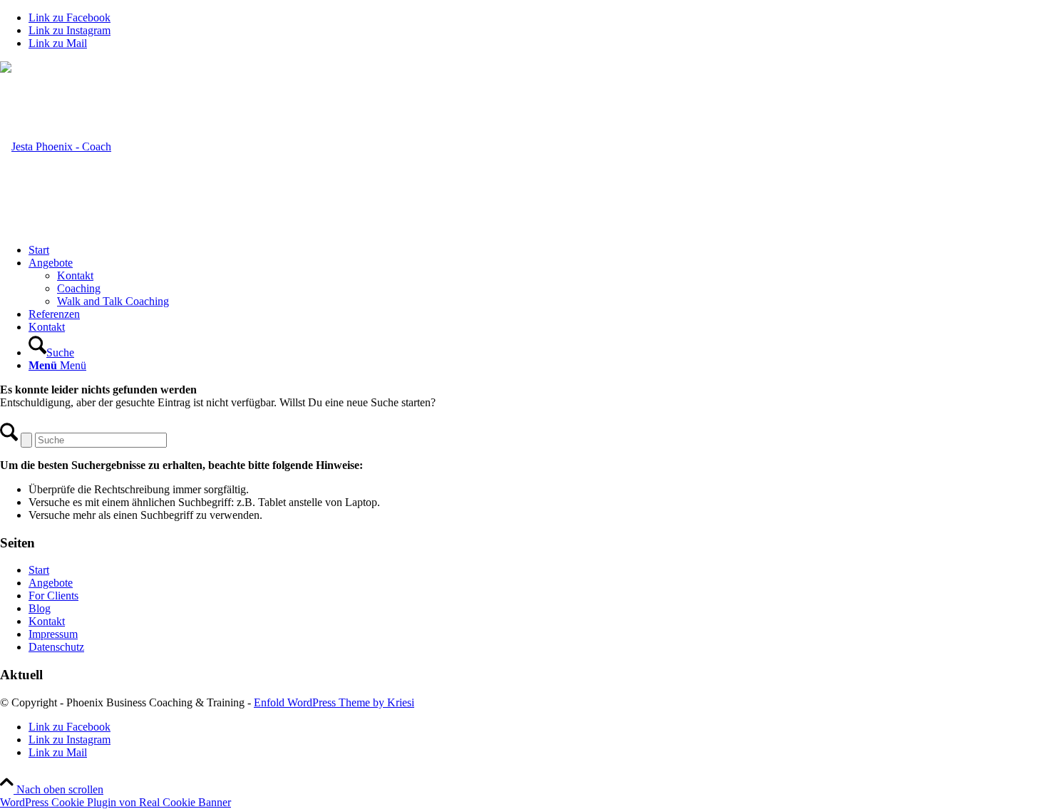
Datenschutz (56, 647)
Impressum (53, 634)
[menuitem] (538, 250)
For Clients (53, 595)
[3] (55, 146)
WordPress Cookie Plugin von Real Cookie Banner (115, 802)
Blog (40, 608)
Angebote (51, 583)
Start (39, 570)
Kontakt (47, 621)
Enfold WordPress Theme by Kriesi (334, 702)
